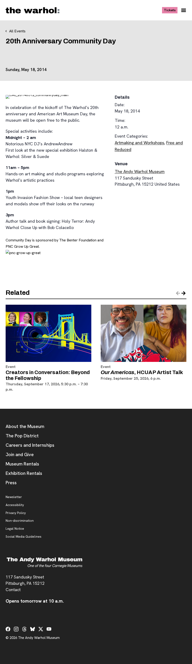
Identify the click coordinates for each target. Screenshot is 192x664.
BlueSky (32, 629)
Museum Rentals (22, 463)
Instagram (16, 629)
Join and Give (20, 454)
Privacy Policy (16, 513)
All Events (17, 31)
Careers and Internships (30, 445)
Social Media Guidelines (23, 537)
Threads (24, 629)
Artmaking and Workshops (139, 142)
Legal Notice (15, 529)
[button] (183, 293)
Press (11, 482)
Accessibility (15, 505)
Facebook (8, 629)
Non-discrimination (20, 521)
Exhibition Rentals (24, 473)
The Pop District (22, 435)
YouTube (49, 629)
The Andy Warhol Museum (140, 171)
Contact (13, 589)
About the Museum (25, 426)
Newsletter (14, 497)
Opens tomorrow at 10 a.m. (35, 601)
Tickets (170, 10)
